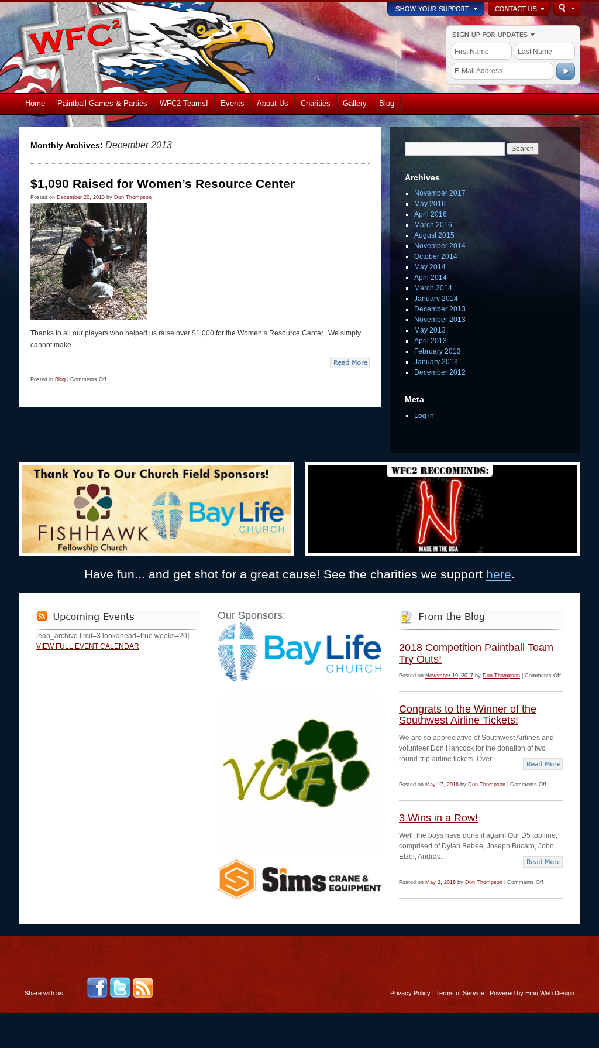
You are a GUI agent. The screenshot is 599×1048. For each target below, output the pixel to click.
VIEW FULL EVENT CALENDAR (87, 646)
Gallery (355, 103)
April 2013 (430, 341)
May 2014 (430, 267)
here (498, 574)
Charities (316, 103)
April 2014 (430, 277)
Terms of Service (460, 992)
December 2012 (440, 372)
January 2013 (436, 362)
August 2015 (434, 235)
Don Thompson (133, 197)
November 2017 (440, 193)
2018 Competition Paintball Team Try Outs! (476, 653)
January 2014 (436, 298)
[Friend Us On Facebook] (97, 996)
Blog (386, 103)
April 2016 (430, 214)
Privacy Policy (410, 992)
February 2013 (437, 351)
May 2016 (430, 204)
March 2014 (433, 288)
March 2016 (433, 225)
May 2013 (430, 330)
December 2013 (440, 309)
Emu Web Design (549, 992)
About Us (272, 103)
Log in (424, 416)
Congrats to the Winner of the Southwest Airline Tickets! (467, 715)
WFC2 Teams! (184, 103)
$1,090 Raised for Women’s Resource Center (162, 183)
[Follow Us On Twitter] (119, 996)
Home (35, 103)
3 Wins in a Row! (438, 818)
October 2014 (435, 256)
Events (233, 103)
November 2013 (440, 320)
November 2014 (440, 246)
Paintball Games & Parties (102, 103)
